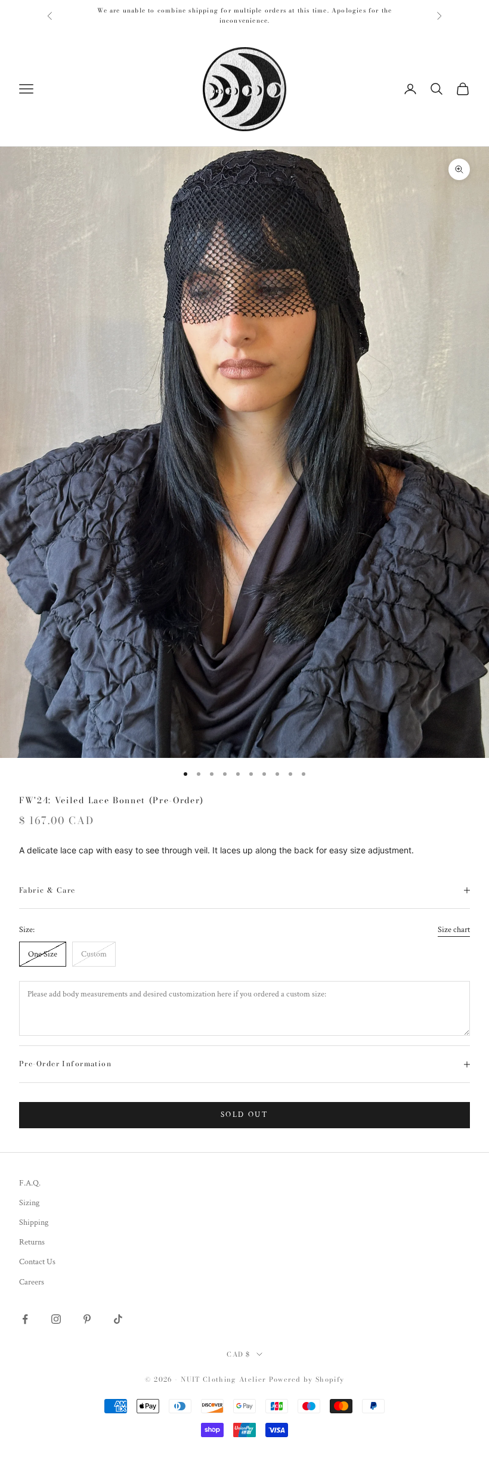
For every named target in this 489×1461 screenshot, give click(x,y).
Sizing (29, 1202)
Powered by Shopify (307, 1379)
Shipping (33, 1222)
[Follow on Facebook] (25, 1319)
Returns (32, 1242)
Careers (31, 1282)
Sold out (244, 1115)
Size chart (454, 929)
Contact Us (37, 1261)
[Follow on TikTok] (118, 1319)
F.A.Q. (30, 1183)
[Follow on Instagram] (56, 1319)
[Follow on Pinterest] (87, 1319)
